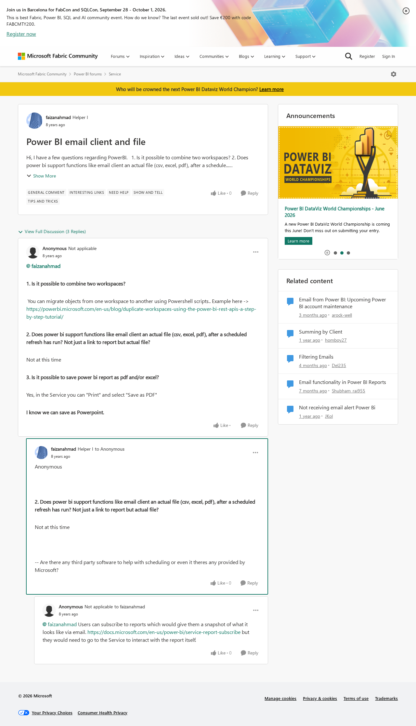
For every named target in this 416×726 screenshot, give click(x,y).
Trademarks (386, 698)
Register (367, 56)
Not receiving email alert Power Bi (337, 407)
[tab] (335, 252)
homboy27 (336, 340)
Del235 (339, 365)
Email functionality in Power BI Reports (342, 382)
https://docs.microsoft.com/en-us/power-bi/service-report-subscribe (163, 631)
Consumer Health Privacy (102, 712)
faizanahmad (58, 117)
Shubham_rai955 (348, 391)
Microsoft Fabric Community (42, 74)
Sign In (388, 56)
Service (115, 74)
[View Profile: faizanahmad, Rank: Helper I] (34, 120)
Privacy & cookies (320, 698)
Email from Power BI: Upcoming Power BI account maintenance (342, 303)
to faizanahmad (129, 606)
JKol (329, 416)
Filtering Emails (316, 356)
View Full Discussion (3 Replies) (55, 231)
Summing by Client (320, 331)
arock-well (342, 315)
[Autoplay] (327, 252)
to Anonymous (109, 449)
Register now (21, 33)
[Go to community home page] (58, 56)
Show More (44, 176)
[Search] (349, 56)
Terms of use (356, 698)
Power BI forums (88, 74)
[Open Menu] (393, 74)
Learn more (271, 89)
